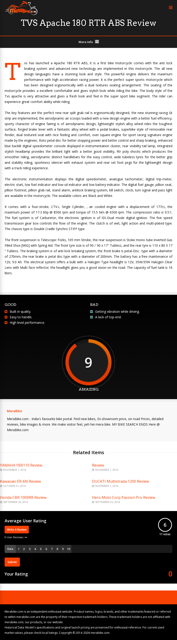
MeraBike (14, 411)
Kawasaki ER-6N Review (20, 481)
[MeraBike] (21, 14)
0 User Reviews (14, 537)
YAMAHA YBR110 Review (21, 465)
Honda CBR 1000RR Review (23, 497)
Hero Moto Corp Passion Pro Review (123, 497)
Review (98, 465)
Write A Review (17, 530)
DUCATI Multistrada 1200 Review (120, 481)
